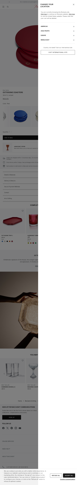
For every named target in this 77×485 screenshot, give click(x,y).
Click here (44, 14)
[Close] (73, 4)
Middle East (45, 40)
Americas (44, 26)
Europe (43, 35)
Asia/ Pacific (45, 31)
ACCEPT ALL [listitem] (69, 475)
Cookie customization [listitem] (67, 479)
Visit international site (57, 52)
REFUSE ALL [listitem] (56, 475)
